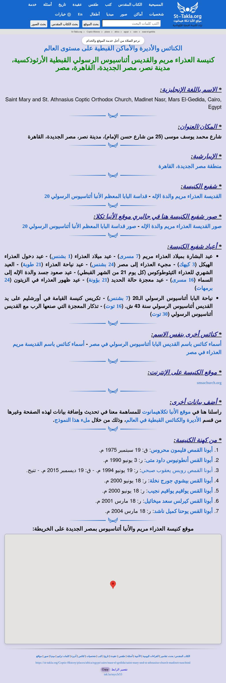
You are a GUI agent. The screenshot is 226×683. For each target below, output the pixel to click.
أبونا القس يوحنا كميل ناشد (183, 511)
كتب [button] (108, 4)
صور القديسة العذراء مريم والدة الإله (181, 226)
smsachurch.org (209, 383)
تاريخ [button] (62, 4)
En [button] (80, 14)
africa (117, 31)
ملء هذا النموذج (72, 420)
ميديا (52, 656)
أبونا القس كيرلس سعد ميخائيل (178, 501)
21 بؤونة (98, 280)
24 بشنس (103, 264)
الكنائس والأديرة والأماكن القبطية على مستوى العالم (113, 48)
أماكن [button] (138, 14)
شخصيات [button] (157, 14)
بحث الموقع (91, 24)
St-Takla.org (76, 31)
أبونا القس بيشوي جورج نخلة (181, 481)
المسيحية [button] (156, 4)
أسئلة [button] (47, 4)
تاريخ (106, 656)
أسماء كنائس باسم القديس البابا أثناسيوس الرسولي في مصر (155, 344)
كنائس (81, 656)
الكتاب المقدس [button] (130, 4)
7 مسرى (129, 256)
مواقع (39, 656)
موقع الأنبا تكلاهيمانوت (166, 412)
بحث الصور (39, 24)
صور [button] (123, 14)
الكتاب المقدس (182, 656)
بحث (171, 656)
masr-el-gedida (148, 31)
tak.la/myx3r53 (113, 674)
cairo (135, 31)
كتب (100, 656)
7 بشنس (118, 298)
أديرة (73, 656)
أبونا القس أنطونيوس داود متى (179, 460)
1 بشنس (61, 256)
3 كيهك (187, 264)
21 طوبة (32, 264)
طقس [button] (93, 4)
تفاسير (164, 656)
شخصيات (91, 656)
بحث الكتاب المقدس (65, 24)
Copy (105, 669)
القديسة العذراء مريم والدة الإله (187, 196)
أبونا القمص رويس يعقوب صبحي (177, 470)
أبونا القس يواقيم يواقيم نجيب (180, 491)
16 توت (113, 306)
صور (46, 656)
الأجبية (138, 656)
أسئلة (130, 656)
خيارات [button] (61, 14)
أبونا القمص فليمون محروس (182, 450)
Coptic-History (93, 31)
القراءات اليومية (151, 656)
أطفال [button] (95, 14)
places (107, 31)
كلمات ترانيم (63, 656)
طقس (122, 656)
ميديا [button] (110, 14)
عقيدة (114, 656)
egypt (126, 31)
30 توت (160, 314)
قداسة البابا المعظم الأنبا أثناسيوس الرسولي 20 (95, 196)
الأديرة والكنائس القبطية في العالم (163, 420)
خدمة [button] (32, 4)
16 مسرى (183, 280)
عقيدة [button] (77, 4)
